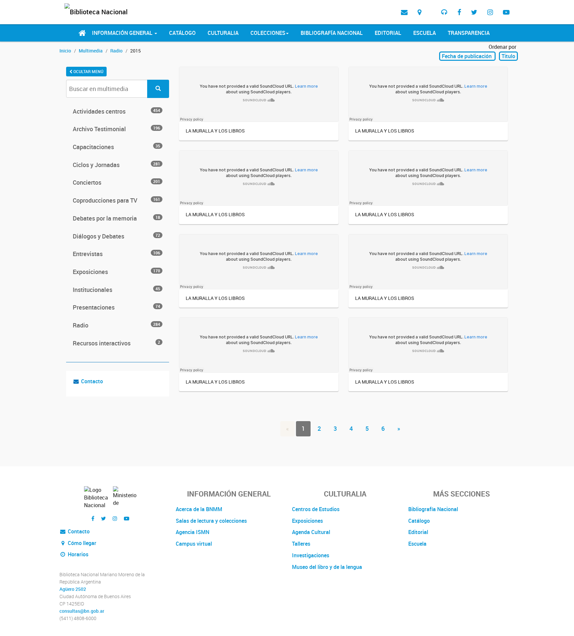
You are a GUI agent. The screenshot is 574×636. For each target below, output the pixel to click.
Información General (123, 33)
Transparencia (469, 33)
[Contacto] (404, 12)
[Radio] (444, 12)
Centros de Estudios (315, 509)
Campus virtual (194, 543)
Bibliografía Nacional (332, 33)
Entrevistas (116, 254)
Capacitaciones (116, 147)
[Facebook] (459, 12)
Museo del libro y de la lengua (327, 567)
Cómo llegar (81, 543)
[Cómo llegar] (419, 12)
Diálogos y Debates (116, 236)
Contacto (92, 381)
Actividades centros (116, 111)
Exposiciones (116, 272)
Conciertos (116, 182)
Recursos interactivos (116, 343)
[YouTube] (506, 12)
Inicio (65, 50)
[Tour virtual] (431, 7)
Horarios (77, 554)
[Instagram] (490, 12)
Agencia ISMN (192, 532)
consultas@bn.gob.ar (81, 611)
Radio (116, 50)
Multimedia (91, 50)
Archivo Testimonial (116, 129)
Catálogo (182, 33)
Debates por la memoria (116, 218)
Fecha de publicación (467, 56)
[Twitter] (474, 12)
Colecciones (267, 33)
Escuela (424, 33)
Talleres (301, 543)
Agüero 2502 (72, 589)
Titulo (508, 56)
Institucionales (116, 290)
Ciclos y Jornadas (116, 165)
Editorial (388, 33)
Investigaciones (310, 555)
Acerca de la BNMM (199, 509)
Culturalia (223, 33)
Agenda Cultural (311, 532)
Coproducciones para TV (116, 200)
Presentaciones (116, 307)
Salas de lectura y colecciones (211, 520)
